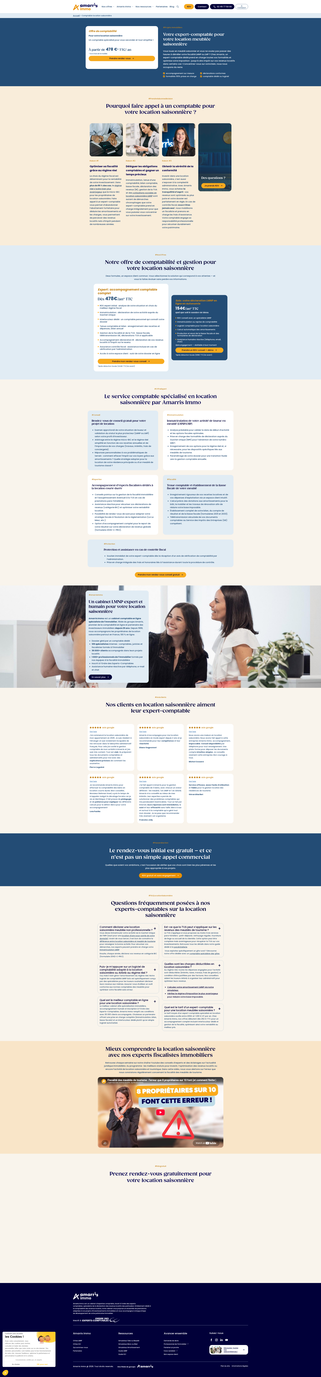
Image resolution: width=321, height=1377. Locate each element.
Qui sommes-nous (80, 1347)
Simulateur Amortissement (129, 1347)
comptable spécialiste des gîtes (204, 953)
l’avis (194, 732)
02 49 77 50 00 (224, 6)
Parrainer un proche (171, 1347)
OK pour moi (42, 1364)
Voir (190, 732)
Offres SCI (77, 1344)
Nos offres (107, 6)
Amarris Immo (124, 6)
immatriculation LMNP (109, 950)
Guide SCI (122, 1354)
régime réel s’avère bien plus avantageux (106, 188)
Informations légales (240, 1366)
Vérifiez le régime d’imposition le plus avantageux (192, 993)
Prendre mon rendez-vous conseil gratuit (159, 574)
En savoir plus (99, 677)
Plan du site (225, 1366)
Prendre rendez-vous (120, 58)
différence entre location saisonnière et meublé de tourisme (127, 941)
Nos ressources (143, 6)
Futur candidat (169, 1351)
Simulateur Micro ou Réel (127, 1344)
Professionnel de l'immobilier (175, 1344)
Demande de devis (171, 1341)
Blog (172, 6)
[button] (5, 1373)
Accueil (76, 15)
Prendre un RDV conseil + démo (198, 350)
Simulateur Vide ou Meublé (128, 1341)
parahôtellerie (180, 947)
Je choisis (16, 1364)
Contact (202, 6)
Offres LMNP (77, 1341)
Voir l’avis (93, 732)
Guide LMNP (122, 1351)
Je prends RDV (211, 185)
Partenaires (162, 6)
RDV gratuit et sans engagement (159, 875)
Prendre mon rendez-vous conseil (129, 361)
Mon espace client (171, 1354)
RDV (189, 6)
